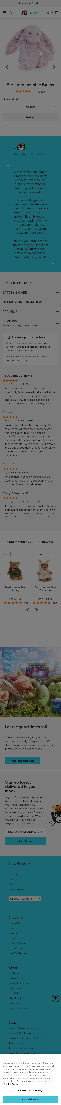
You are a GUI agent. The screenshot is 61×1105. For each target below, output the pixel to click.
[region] (30, 1079)
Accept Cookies (30, 1099)
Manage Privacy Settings (30, 1090)
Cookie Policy (11, 1084)
